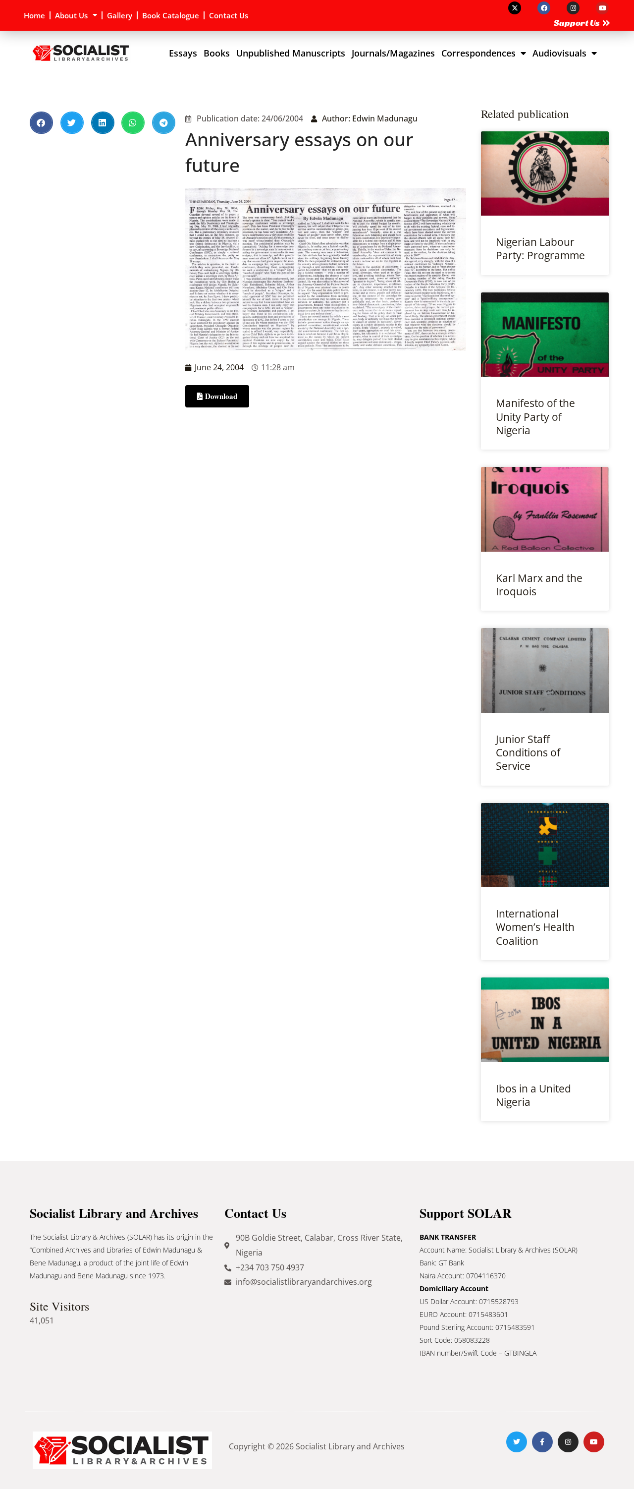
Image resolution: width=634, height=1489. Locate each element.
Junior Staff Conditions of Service (528, 752)
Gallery (119, 15)
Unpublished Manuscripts (290, 53)
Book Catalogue (170, 15)
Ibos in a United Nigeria (533, 1095)
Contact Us (228, 15)
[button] (41, 123)
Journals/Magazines (393, 53)
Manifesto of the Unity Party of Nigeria (535, 416)
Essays (183, 53)
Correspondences (478, 53)
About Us (71, 15)
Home (34, 15)
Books (217, 53)
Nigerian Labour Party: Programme (540, 248)
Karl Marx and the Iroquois (539, 584)
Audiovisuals (559, 53)
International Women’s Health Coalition (535, 927)
